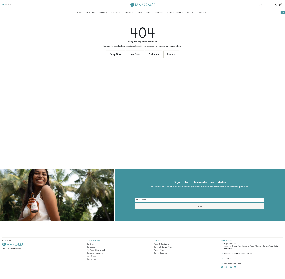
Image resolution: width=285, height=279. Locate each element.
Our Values (91, 247)
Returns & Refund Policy (163, 247)
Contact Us (91, 259)
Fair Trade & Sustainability (97, 250)
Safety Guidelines (160, 253)
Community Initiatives (95, 253)
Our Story (90, 244)
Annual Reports (92, 256)
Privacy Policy (159, 250)
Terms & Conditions (161, 244)
